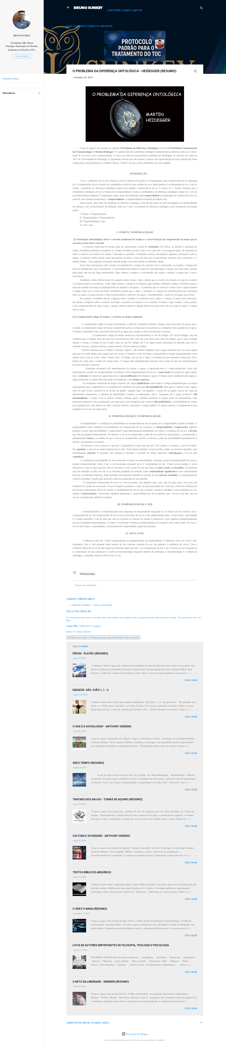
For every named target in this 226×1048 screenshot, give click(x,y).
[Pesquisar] (201, 8)
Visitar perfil (22, 56)
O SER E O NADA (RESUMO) (90, 908)
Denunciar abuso (10, 78)
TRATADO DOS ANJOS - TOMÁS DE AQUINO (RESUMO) (108, 799)
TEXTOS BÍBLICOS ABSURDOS (92, 872)
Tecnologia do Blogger (136, 1033)
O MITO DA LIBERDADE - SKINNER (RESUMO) (101, 981)
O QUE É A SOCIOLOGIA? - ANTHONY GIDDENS (102, 726)
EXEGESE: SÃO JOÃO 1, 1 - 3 (90, 689)
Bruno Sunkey (21, 35)
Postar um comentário (86, 585)
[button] (195, 71)
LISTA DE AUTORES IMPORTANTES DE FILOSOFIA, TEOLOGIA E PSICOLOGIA (121, 945)
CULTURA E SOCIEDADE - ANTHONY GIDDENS (101, 835)
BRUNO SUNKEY (88, 7)
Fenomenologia (87, 573)
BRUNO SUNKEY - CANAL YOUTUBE (92, 605)
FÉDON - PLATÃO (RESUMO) (90, 653)
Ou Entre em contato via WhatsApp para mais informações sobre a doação (103, 637)
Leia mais (191, 680)
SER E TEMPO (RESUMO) (88, 762)
